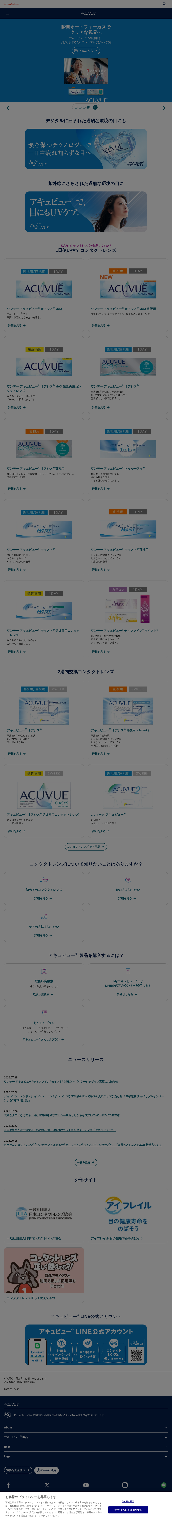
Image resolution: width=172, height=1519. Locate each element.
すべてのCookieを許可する (128, 1510)
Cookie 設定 (128, 1501)
